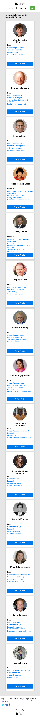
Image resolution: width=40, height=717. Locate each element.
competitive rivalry (14, 533)
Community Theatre (14, 485)
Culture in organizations (15, 581)
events (13, 479)
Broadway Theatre (14, 483)
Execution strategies (14, 98)
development (16, 195)
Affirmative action (13, 677)
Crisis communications (15, 294)
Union (13, 673)
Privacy (29, 700)
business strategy (13, 531)
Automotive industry (14, 148)
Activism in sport (13, 435)
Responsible (15, 577)
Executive (14, 337)
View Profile (19, 64)
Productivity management (16, 104)
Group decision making (15, 54)
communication (16, 287)
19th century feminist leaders (17, 340)
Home (24, 700)
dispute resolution (13, 52)
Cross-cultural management (17, 579)
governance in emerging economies (16, 386)
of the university (18, 670)
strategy (14, 527)
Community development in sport (19, 438)
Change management (15, 198)
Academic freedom (14, 675)
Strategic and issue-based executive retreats (16, 250)
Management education (15, 150)
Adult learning (12, 292)
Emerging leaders (13, 342)
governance (15, 48)
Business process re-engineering (19, 631)
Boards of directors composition (19, 391)
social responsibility (18, 431)
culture (13, 622)
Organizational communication (18, 200)
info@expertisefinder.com (13, 700)
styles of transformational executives (17, 628)
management (16, 146)
